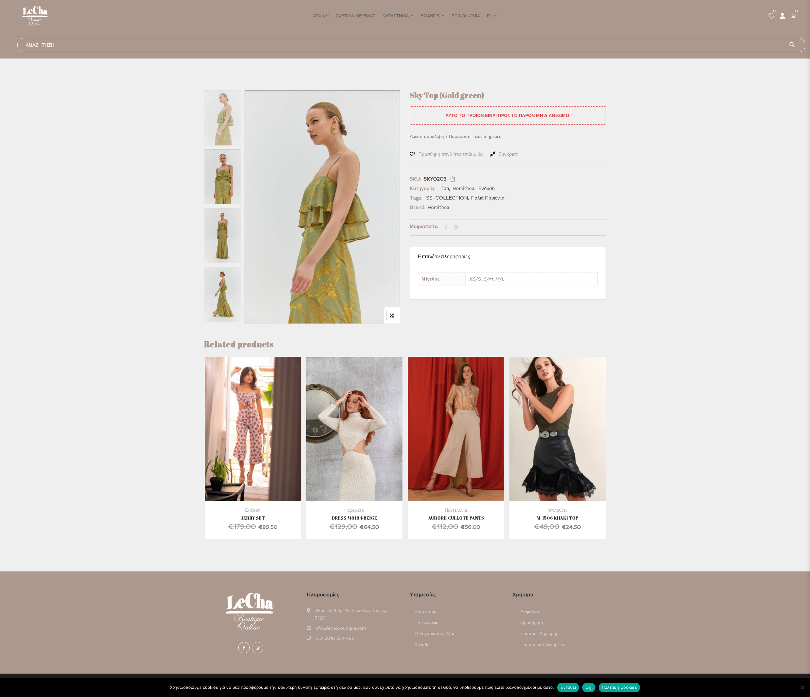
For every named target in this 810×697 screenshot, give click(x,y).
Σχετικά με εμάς (356, 15)
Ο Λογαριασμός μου (435, 633)
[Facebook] (244, 647)
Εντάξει (568, 687)
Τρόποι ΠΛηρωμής (539, 633)
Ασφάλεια (529, 611)
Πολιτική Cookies (619, 687)
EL (489, 15)
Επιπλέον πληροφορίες (444, 256)
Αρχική (321, 15)
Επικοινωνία (466, 15)
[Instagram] (257, 647)
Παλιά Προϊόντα (488, 198)
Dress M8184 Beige (354, 518)
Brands (430, 15)
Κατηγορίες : (424, 188)
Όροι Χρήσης (533, 622)
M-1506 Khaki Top (557, 518)
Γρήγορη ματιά (253, 485)
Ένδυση (486, 188)
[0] (771, 16)
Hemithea (463, 188)
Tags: (416, 198)
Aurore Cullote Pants (456, 518)
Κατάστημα (396, 15)
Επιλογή (244, 443)
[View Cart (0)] (793, 16)
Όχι (588, 687)
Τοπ (445, 188)
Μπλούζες (557, 510)
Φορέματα (354, 510)
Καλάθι (421, 644)
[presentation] (208, 454)
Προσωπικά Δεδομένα (542, 644)
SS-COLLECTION (447, 198)
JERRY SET (253, 518)
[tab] (508, 256)
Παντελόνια (456, 510)
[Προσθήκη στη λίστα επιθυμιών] (260, 443)
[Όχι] (802, 687)
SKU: (415, 179)
